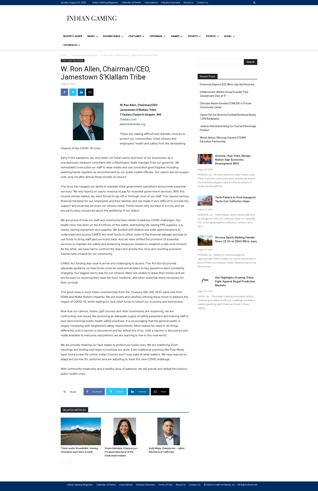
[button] (254, 2)
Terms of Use (165, 484)
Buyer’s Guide (72, 36)
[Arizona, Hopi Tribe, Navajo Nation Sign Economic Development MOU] (205, 159)
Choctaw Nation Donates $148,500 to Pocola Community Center (225, 105)
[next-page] (69, 463)
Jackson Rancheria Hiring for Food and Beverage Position (228, 128)
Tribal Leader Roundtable (84, 55)
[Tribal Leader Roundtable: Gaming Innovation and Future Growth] (81, 431)
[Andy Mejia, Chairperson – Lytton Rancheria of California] (169, 431)
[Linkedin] (81, 92)
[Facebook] (64, 92)
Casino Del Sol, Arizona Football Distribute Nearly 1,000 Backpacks (228, 116)
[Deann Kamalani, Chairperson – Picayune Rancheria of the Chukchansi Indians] (125, 431)
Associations (151, 2)
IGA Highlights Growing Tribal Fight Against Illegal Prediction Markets (235, 281)
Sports (193, 36)
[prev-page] (63, 463)
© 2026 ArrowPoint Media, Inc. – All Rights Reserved (230, 484)
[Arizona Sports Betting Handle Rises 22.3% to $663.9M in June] (205, 241)
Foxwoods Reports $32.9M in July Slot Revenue (227, 84)
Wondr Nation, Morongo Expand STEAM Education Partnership (223, 139)
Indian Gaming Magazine (105, 2)
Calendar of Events (131, 2)
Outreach (70, 45)
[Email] (89, 92)
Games (175, 36)
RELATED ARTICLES (74, 410)
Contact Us (202, 2)
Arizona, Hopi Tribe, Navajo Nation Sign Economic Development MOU (233, 159)
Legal (228, 36)
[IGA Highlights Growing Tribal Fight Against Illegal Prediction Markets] (205, 281)
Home (64, 55)
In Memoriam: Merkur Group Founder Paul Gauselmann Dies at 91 (224, 94)
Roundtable (111, 36)
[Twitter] (73, 92)
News (91, 36)
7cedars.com (128, 119)
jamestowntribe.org (132, 124)
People (211, 36)
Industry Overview (170, 2)
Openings (156, 36)
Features (134, 36)
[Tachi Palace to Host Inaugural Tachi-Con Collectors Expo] (205, 201)
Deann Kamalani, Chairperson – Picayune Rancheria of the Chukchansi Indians (122, 452)
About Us (188, 2)
